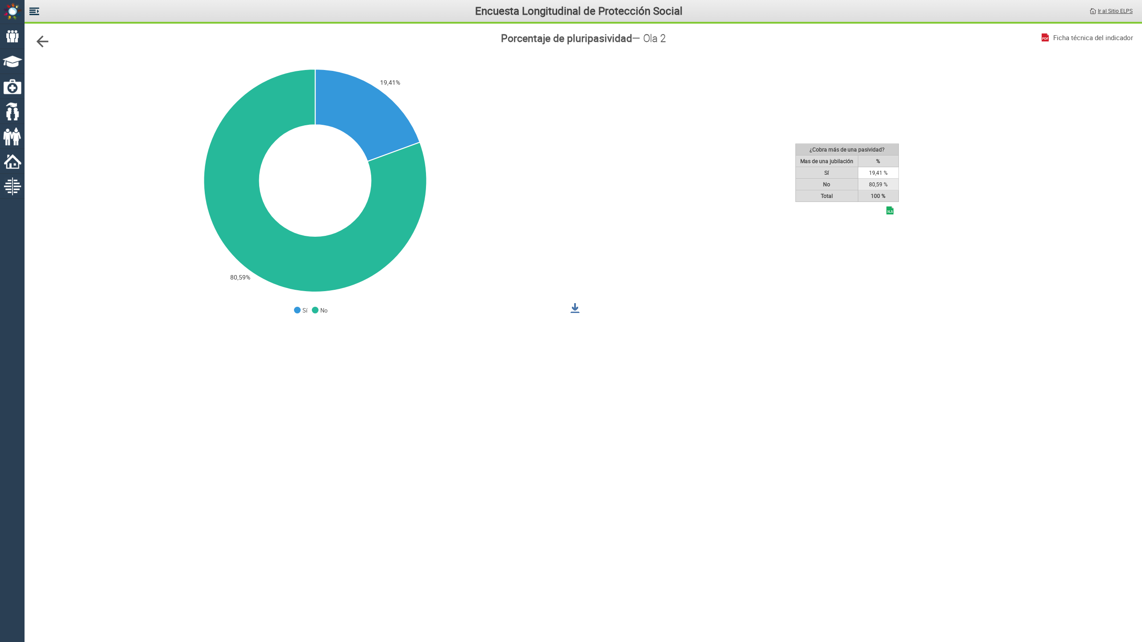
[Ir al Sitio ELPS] (1092, 10)
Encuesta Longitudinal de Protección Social (579, 11)
